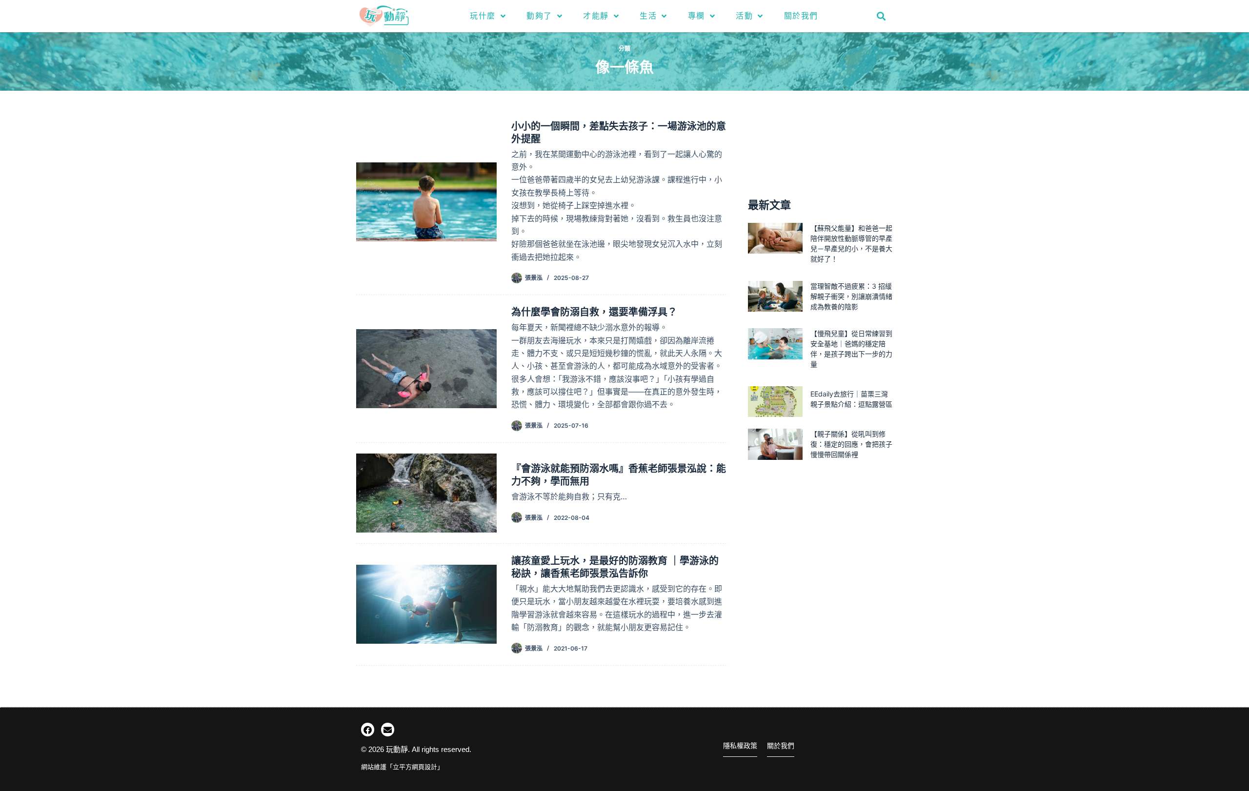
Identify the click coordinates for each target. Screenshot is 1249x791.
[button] (881, 16)
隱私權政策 (740, 746)
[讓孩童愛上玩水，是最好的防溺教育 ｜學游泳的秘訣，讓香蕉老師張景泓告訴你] (426, 604)
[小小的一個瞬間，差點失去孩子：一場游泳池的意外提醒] (426, 201)
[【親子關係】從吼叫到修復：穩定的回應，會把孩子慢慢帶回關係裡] (775, 444)
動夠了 (539, 16)
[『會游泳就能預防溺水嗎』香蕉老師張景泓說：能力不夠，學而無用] (426, 493)
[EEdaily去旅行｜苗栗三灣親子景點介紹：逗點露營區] (775, 401)
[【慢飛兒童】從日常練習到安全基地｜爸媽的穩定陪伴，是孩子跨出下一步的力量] (775, 343)
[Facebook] (367, 729)
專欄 (696, 16)
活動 (744, 16)
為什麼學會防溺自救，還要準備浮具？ (594, 312)
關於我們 (801, 16)
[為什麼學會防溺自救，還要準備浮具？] (426, 368)
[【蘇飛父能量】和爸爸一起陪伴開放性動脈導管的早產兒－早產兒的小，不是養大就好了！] (775, 238)
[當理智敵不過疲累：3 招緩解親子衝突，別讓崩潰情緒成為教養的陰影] (775, 296)
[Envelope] (387, 729)
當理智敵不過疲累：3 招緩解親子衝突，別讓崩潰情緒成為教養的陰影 (851, 296)
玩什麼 (483, 16)
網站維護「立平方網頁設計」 (402, 767)
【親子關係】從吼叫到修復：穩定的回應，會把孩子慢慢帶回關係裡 (851, 444)
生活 (648, 16)
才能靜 (596, 16)
